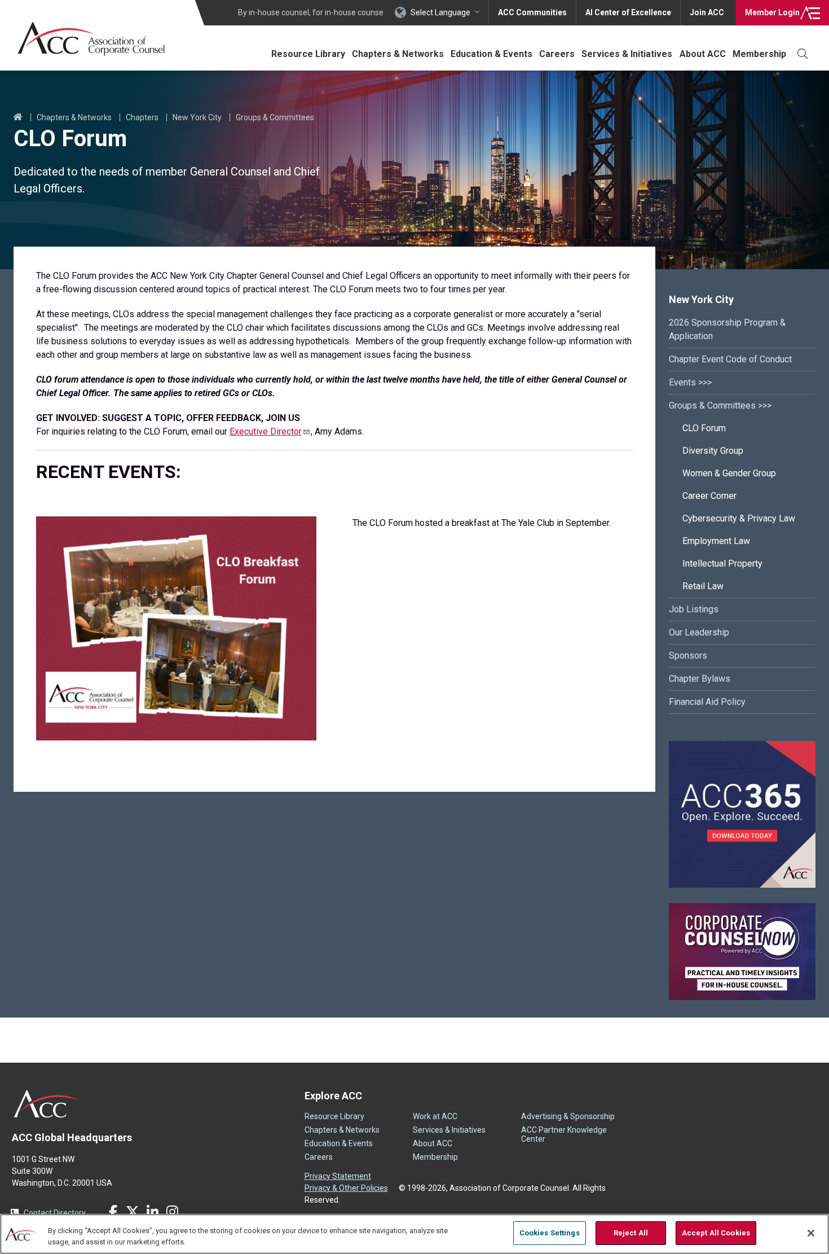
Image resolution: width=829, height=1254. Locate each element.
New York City (197, 117)
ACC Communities (532, 12)
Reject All (631, 1233)
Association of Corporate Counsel (91, 38)
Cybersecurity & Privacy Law (738, 518)
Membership (759, 54)
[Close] (811, 1233)
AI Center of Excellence (628, 12)
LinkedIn (152, 1212)
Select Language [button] (440, 12)
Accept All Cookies (716, 1233)
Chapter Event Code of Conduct (730, 359)
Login (772, 12)
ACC (47, 1104)
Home (18, 117)
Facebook (113, 1212)
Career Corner (709, 495)
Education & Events (491, 54)
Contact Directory (55, 1212)
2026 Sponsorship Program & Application (727, 329)
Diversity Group (712, 450)
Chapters (142, 117)
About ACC (703, 54)
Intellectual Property (722, 563)
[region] (414, 1234)
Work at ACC (435, 1116)
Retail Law (703, 586)
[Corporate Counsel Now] (742, 997)
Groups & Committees (275, 117)
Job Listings (693, 609)
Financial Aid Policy (707, 701)
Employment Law (716, 541)
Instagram (172, 1212)
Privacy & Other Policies (346, 1187)
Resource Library (308, 54)
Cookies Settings (549, 1233)
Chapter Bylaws (699, 678)
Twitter (133, 1212)
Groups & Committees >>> (720, 405)
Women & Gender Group (729, 473)
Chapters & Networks (398, 54)
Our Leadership (699, 632)
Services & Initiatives (626, 54)
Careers (557, 54)
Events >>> (690, 382)
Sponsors (688, 655)
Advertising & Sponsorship (568, 1116)
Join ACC (707, 12)
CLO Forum (704, 428)
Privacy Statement (338, 1176)
